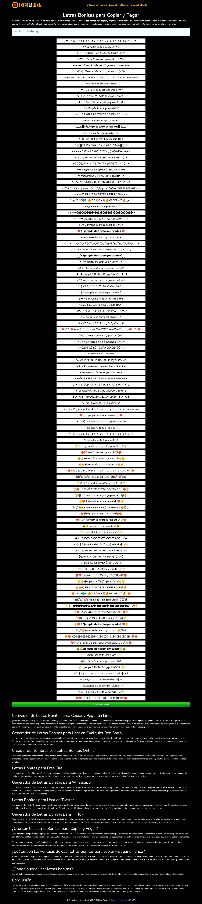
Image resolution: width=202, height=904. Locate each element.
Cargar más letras (101, 704)
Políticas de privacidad (119, 900)
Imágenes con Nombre (97, 5)
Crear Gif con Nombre (118, 5)
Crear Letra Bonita (139, 5)
